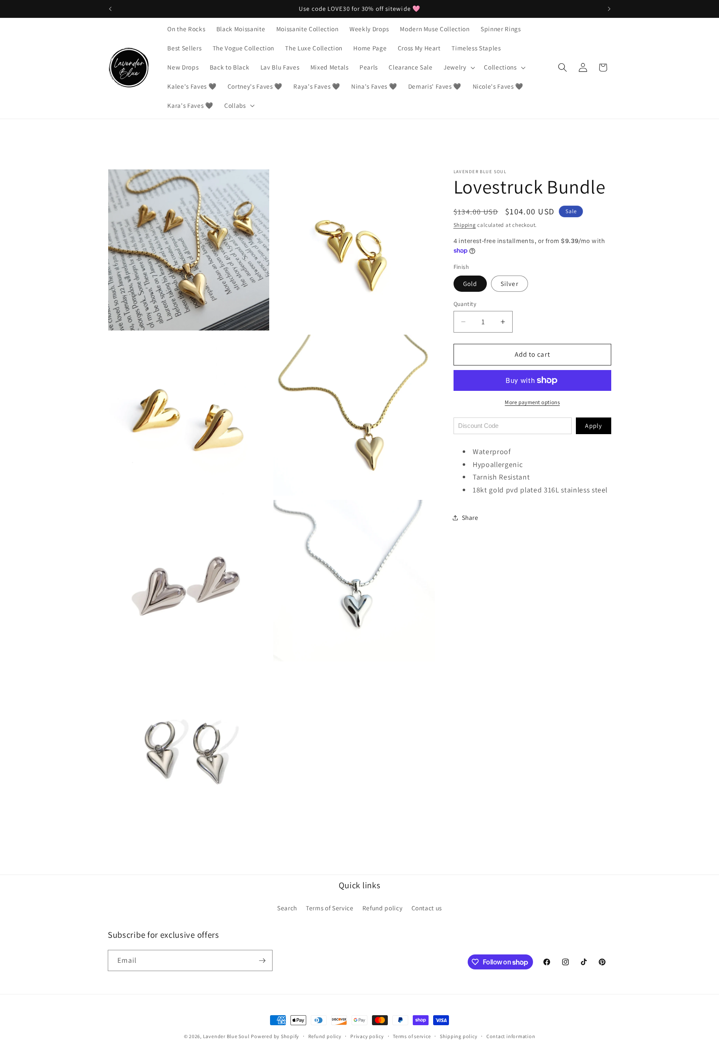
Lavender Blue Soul (226, 1036)
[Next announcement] (609, 8)
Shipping (465, 225)
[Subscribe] (262, 961)
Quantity (465, 304)
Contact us (427, 908)
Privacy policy (367, 1036)
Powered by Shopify (275, 1036)
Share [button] (470, 517)
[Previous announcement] (110, 8)
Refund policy (382, 908)
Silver (509, 283)
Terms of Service (330, 908)
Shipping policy (459, 1036)
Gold (470, 283)
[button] (458, 67)
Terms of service (412, 1036)
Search (287, 908)
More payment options (532, 402)
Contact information (511, 1036)
